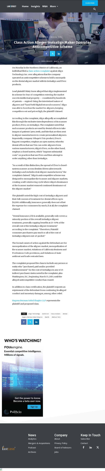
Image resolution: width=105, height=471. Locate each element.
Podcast (32, 447)
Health (45, 37)
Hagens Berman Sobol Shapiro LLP (29, 300)
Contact (84, 443)
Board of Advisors (62, 447)
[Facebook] (46, 53)
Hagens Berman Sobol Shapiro (32, 317)
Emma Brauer (46, 61)
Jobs (56, 452)
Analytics (32, 438)
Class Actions (55, 314)
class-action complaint (39, 71)
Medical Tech (56, 37)
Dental (65, 314)
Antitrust (45, 314)
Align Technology (34, 314)
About (57, 438)
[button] (94, 9)
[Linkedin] (59, 53)
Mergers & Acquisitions (39, 443)
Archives (32, 452)
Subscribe (85, 438)
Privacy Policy (60, 443)
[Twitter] (52, 53)
